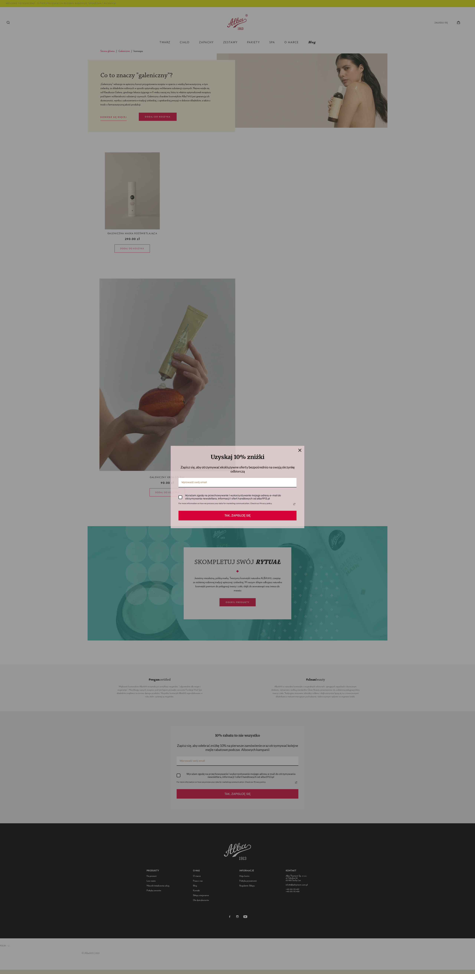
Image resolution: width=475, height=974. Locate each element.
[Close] (299, 450)
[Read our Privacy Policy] (294, 504)
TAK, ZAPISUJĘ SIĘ (238, 515)
